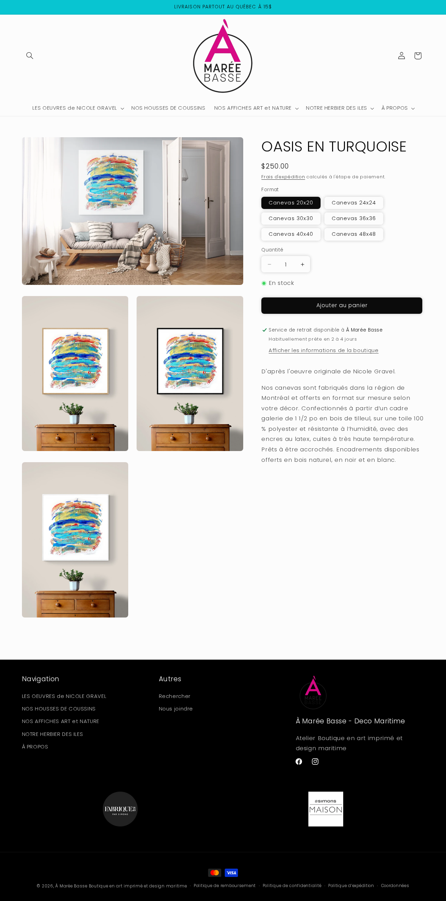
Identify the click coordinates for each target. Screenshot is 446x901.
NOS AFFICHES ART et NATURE (60, 721)
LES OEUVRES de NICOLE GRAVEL (64, 695)
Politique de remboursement (225, 886)
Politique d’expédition (351, 886)
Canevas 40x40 (291, 234)
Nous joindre (176, 708)
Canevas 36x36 (354, 218)
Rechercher (175, 695)
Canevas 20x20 (291, 203)
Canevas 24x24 (354, 203)
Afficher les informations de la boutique (323, 350)
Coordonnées (395, 886)
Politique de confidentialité (292, 886)
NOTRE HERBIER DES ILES (52, 733)
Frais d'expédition (283, 177)
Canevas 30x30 (291, 218)
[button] (30, 56)
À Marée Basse (71, 886)
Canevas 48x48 (354, 234)
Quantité (272, 250)
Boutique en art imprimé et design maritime (138, 886)
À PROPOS (35, 746)
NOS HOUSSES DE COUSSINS (59, 708)
